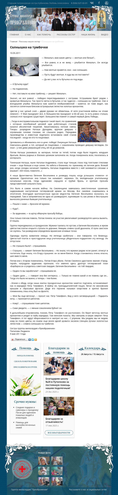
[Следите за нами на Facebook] (99, 3)
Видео (104, 34)
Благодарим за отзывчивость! (54, 420)
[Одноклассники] (35, 339)
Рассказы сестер (66, 34)
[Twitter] (32, 339)
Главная (14, 34)
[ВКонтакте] (29, 339)
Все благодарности (59, 432)
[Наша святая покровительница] (101, 19)
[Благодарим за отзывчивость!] (59, 406)
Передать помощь (25, 356)
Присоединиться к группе (25, 367)
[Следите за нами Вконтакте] (92, 3)
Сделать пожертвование (25, 361)
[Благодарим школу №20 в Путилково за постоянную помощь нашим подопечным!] (59, 366)
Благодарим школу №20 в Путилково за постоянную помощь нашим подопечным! (58, 383)
